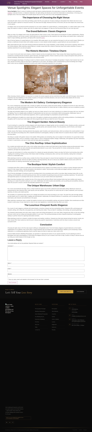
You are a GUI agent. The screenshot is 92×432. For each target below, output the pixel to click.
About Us (24, 3)
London (53, 321)
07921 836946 (80, 291)
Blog (70, 1)
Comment (10, 245)
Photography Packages (40, 308)
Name (9, 263)
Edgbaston (54, 324)
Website (10, 274)
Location (62, 1)
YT (12, 422)
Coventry (54, 314)
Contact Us (17, 3)
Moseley (53, 329)
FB (6, 422)
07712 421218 (74, 312)
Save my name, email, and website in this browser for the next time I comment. (29, 279)
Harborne (54, 327)
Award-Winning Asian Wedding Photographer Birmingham (28, 1)
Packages (85, 429)
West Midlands (55, 311)
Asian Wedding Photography (41, 314)
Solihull (53, 316)
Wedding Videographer (40, 311)
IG (9, 422)
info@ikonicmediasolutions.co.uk (79, 316)
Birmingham (54, 308)
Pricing (75, 1)
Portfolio (47, 1)
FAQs (81, 1)
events (43, 37)
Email (9, 268)
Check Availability (65, 291)
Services (54, 1)
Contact (80, 429)
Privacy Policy (75, 429)
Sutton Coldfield (55, 319)
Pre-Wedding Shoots (39, 316)
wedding (10, 13)
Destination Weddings (40, 319)
